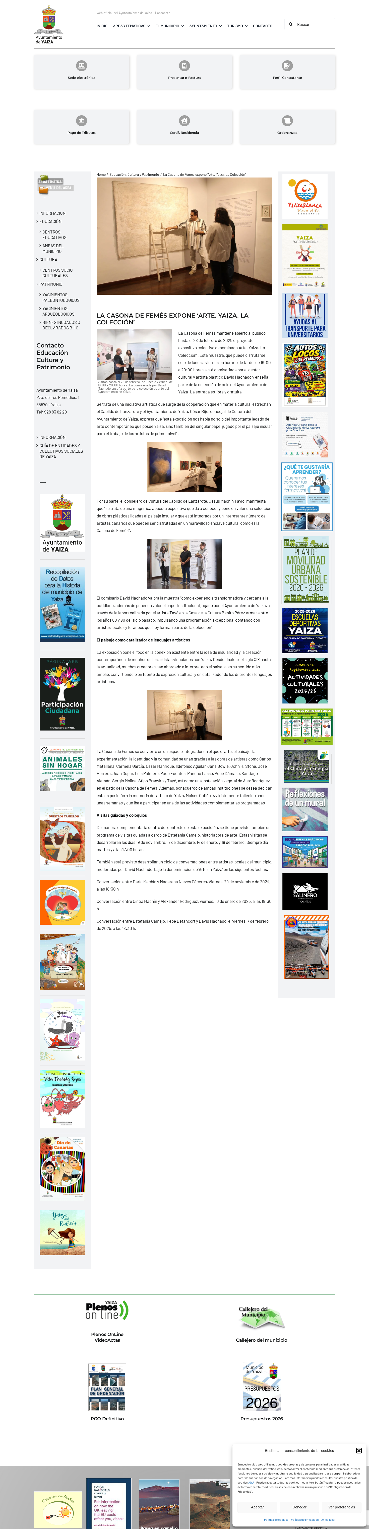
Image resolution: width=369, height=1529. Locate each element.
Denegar (299, 1507)
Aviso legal (328, 1519)
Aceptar (257, 1507)
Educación (50, 221)
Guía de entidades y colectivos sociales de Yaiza (61, 451)
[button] (358, 1450)
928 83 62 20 (55, 411)
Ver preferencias (341, 1507)
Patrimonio (51, 283)
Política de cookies (276, 1519)
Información (52, 212)
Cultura (48, 259)
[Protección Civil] (306, 918)
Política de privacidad (305, 1519)
